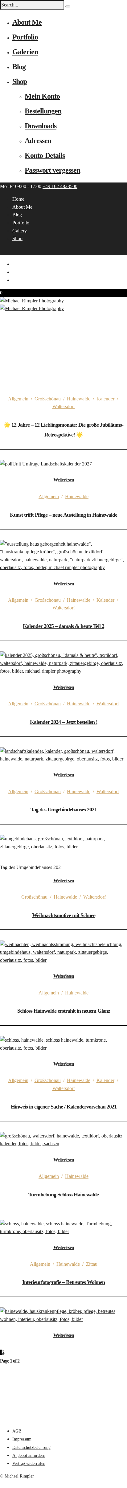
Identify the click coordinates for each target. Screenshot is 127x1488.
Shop (19, 81)
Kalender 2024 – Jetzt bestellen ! (63, 722)
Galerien (25, 52)
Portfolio (25, 37)
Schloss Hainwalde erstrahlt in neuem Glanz (63, 1011)
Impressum (21, 1439)
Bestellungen (43, 111)
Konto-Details (45, 155)
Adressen (38, 141)
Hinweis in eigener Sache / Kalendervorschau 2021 (64, 1107)
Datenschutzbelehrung (31, 1447)
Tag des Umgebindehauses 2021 (64, 809)
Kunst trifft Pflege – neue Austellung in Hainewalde (63, 515)
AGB (16, 1431)
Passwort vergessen (52, 170)
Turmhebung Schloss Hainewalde (63, 1194)
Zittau (91, 1264)
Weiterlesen (63, 479)
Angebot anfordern (28, 1455)
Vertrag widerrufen (28, 1463)
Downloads (40, 126)
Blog (19, 67)
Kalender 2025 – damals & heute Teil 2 (63, 626)
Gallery (19, 230)
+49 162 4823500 (60, 186)
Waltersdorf (63, 406)
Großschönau (48, 398)
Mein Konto (42, 96)
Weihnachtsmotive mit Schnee (63, 915)
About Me (27, 22)
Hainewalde (78, 398)
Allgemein (18, 398)
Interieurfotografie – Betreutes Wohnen (63, 1282)
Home (18, 199)
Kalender (105, 398)
